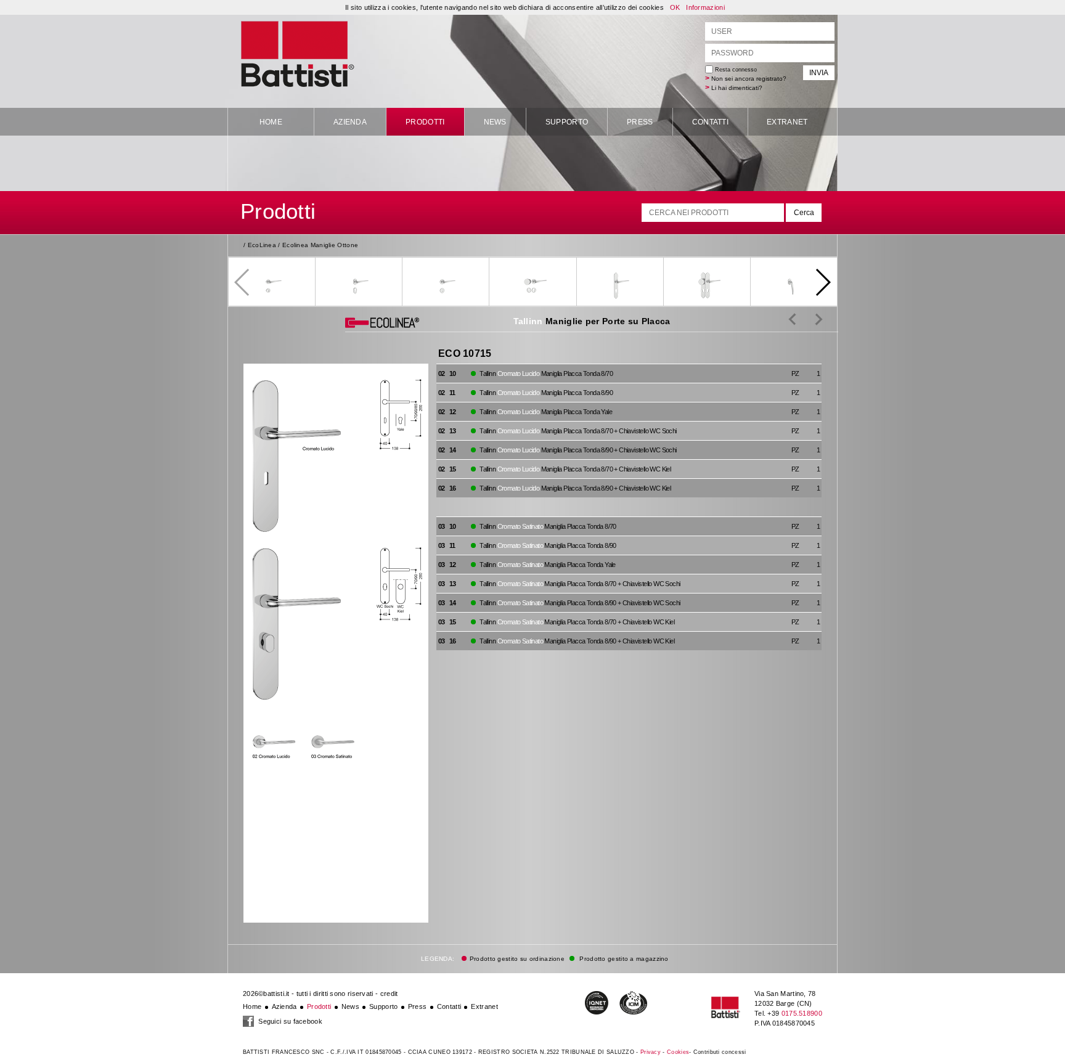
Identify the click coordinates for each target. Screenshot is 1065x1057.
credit (389, 993)
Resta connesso (735, 70)
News (495, 122)
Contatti (710, 122)
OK (675, 7)
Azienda (350, 122)
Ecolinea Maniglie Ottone (320, 245)
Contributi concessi (719, 1052)
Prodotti (425, 122)
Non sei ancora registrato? (748, 78)
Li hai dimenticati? (736, 87)
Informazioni (705, 7)
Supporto (566, 122)
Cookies (678, 1052)
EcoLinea (262, 245)
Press (640, 122)
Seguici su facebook (289, 1021)
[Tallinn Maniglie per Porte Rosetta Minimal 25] (792, 318)
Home (270, 122)
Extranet (787, 122)
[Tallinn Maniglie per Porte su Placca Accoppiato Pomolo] (809, 318)
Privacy (650, 1052)
